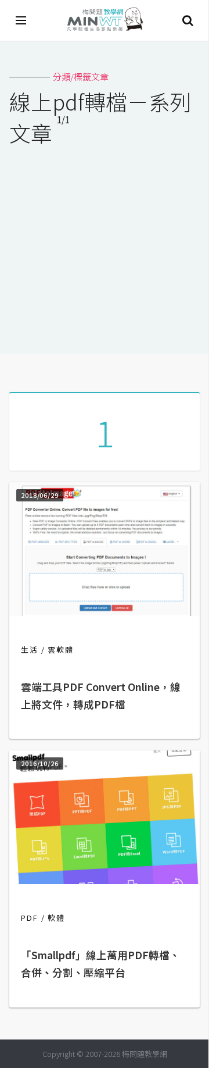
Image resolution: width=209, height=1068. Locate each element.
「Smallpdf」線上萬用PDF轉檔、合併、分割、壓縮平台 (100, 964)
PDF (29, 917)
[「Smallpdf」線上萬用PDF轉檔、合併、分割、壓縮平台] (104, 880)
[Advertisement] (104, 242)
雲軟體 (61, 649)
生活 (29, 649)
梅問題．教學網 (104, 21)
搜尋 (187, 20)
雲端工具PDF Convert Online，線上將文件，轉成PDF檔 (101, 695)
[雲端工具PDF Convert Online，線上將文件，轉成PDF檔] (104, 612)
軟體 (56, 917)
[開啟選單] (21, 20)
